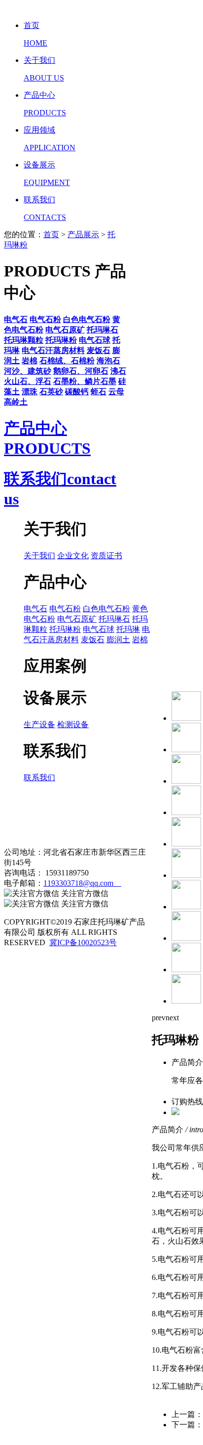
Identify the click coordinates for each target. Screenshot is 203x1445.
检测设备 (73, 724)
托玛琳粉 (65, 629)
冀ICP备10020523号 (83, 942)
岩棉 (140, 639)
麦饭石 (92, 639)
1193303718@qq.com (82, 883)
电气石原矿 (77, 619)
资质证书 (106, 555)
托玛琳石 (114, 619)
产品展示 (83, 234)
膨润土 (118, 639)
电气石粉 (65, 608)
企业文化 (73, 555)
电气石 (35, 608)
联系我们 (39, 777)
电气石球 (98, 629)
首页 (51, 234)
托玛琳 (128, 629)
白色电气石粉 (106, 608)
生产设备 (39, 724)
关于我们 (39, 555)
